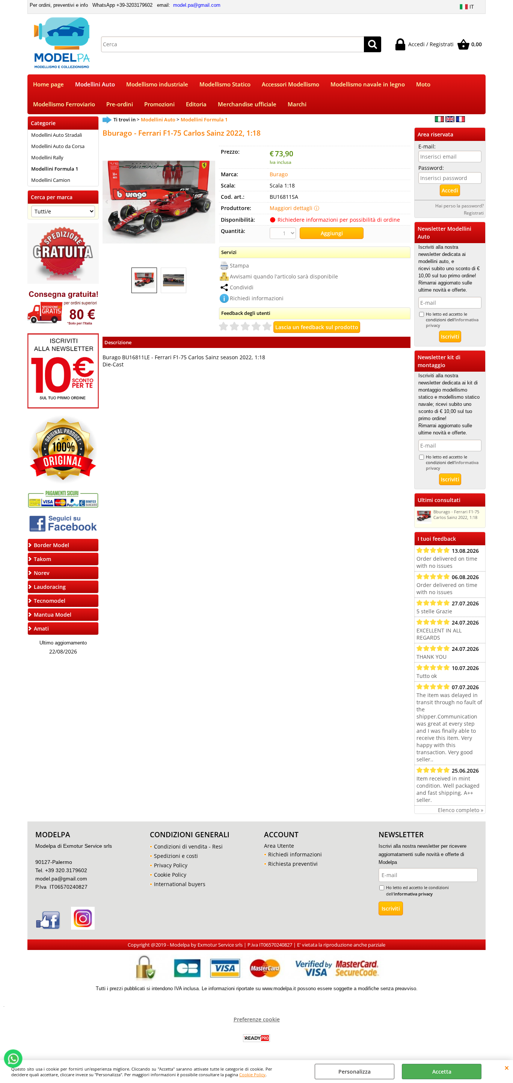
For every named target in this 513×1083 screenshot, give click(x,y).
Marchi (297, 104)
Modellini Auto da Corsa (57, 146)
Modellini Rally (47, 157)
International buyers (179, 884)
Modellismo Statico (224, 84)
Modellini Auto (95, 84)
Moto (423, 84)
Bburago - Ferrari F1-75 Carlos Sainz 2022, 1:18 (456, 514)
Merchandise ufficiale (247, 104)
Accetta (441, 1071)
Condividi (241, 287)
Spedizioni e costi (176, 855)
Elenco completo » (460, 810)
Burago (279, 174)
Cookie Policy (252, 1074)
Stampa (239, 265)
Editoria (196, 104)
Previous (107, 202)
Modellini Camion (50, 180)
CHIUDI (506, 1067)
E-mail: (427, 146)
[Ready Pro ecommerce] (256, 1038)
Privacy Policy (170, 865)
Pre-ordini (119, 104)
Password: (431, 167)
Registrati (474, 213)
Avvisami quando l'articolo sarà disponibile (284, 276)
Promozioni (159, 104)
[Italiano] (439, 120)
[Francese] (460, 120)
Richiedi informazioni (257, 298)
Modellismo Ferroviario (64, 104)
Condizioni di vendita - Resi (188, 846)
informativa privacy (413, 894)
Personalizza (354, 1071)
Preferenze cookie (257, 1019)
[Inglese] (450, 120)
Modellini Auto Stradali (56, 135)
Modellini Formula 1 (54, 168)
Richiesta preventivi (293, 863)
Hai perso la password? (459, 206)
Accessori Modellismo (290, 84)
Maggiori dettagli (291, 208)
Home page (48, 84)
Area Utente (279, 845)
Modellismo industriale (157, 84)
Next (210, 202)
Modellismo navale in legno (367, 84)
